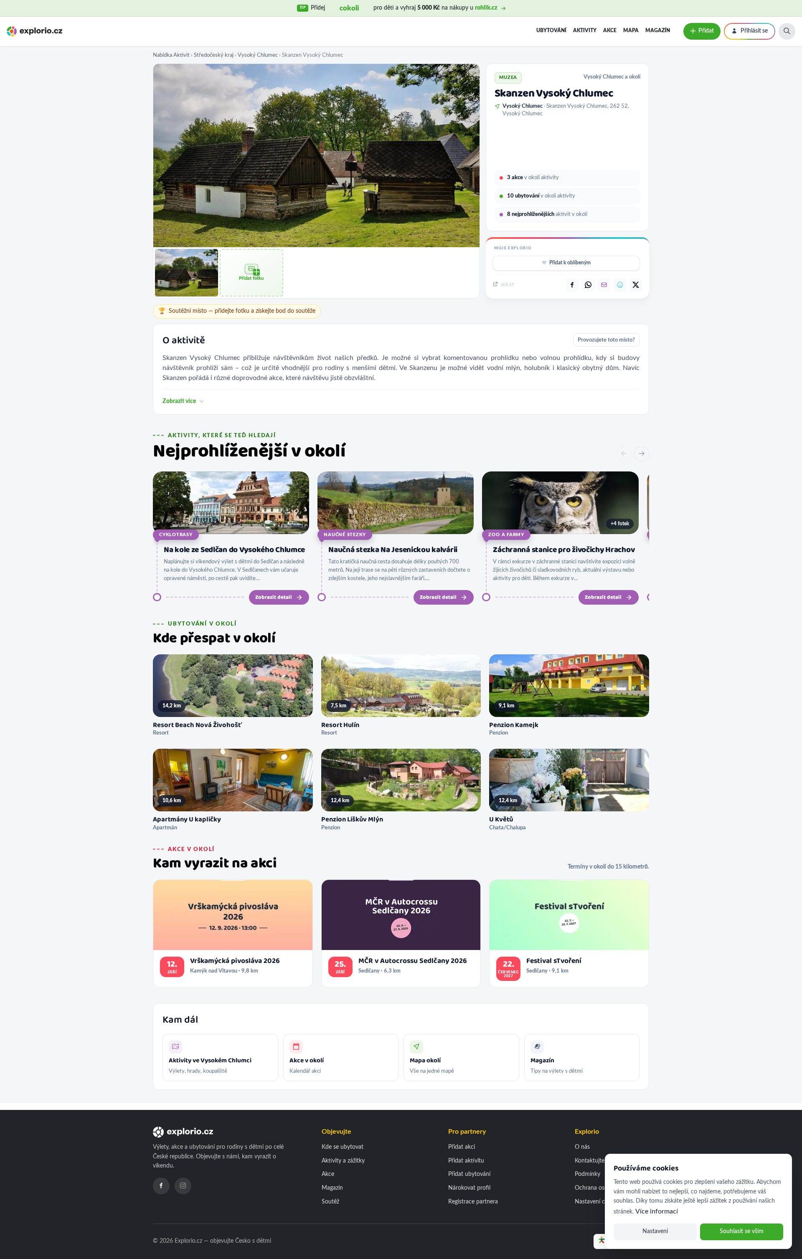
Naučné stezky (345, 534)
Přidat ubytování (469, 1174)
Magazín (657, 30)
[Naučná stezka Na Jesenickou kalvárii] (395, 502)
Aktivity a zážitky (343, 1161)
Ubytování (551, 30)
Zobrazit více (179, 401)
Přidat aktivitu (466, 1161)
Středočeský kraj (213, 55)
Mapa (631, 30)
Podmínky (587, 1174)
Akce (610, 30)
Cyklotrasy (176, 534)
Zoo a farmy (506, 534)
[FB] (572, 285)
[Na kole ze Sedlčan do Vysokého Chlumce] (231, 502)
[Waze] (620, 285)
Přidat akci (461, 1147)
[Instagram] (183, 1186)
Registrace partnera (473, 1202)
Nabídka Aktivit (171, 55)
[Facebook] (161, 1186)
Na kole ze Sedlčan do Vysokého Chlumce (234, 550)
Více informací (656, 1211)
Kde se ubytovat (342, 1147)
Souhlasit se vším (742, 1231)
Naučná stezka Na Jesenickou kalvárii (392, 550)
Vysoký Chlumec (258, 55)
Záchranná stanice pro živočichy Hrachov (563, 550)
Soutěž (330, 1202)
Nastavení (655, 1231)
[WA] (588, 285)
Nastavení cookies (598, 1202)
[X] (635, 285)
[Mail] (604, 285)
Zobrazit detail (273, 597)
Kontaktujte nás (595, 1161)
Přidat (706, 31)
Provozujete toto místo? (606, 339)
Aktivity (584, 30)
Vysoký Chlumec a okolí (612, 76)
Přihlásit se (754, 31)
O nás (582, 1147)
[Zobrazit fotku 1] (186, 272)
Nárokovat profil (469, 1188)
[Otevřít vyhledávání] (787, 31)
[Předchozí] (624, 453)
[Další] (641, 453)
